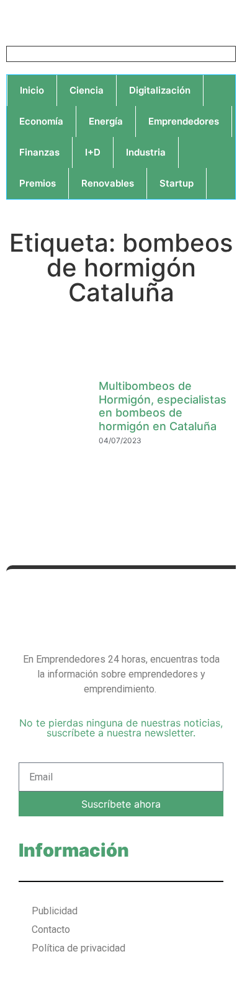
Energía (106, 121)
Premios (37, 183)
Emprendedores (183, 121)
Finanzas (39, 152)
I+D (93, 152)
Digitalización (159, 90)
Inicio (32, 90)
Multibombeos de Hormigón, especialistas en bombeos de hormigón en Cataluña (162, 406)
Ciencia (86, 90)
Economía (41, 121)
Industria (146, 152)
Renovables (107, 183)
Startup (176, 183)
